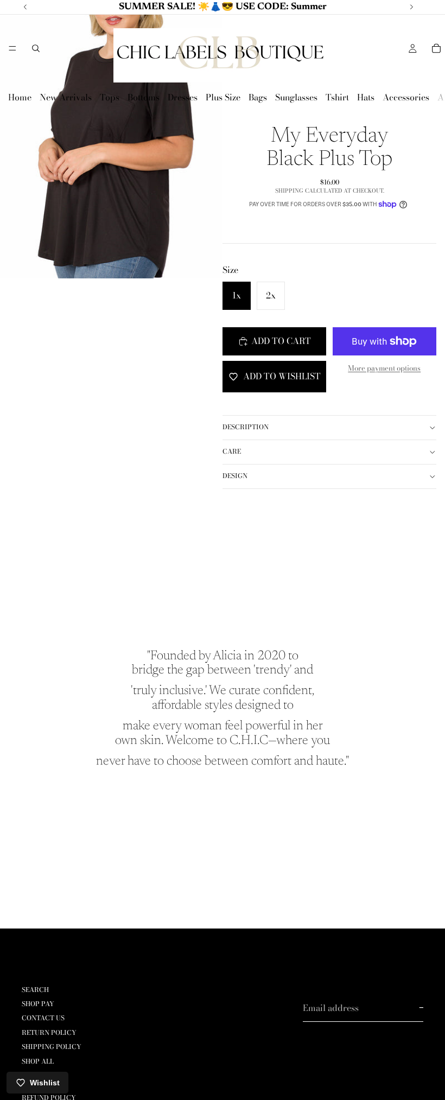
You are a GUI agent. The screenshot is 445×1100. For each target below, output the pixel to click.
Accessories (406, 97)
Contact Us (43, 1018)
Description (246, 427)
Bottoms (144, 97)
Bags (258, 97)
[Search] (36, 48)
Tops (109, 97)
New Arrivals (66, 97)
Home (19, 97)
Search (35, 989)
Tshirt (337, 97)
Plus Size (223, 97)
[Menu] (12, 48)
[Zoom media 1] (111, 139)
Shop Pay (38, 1004)
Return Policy (49, 1032)
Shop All (38, 1061)
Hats (365, 97)
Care (232, 451)
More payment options (384, 368)
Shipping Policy (51, 1046)
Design (235, 475)
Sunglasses (296, 97)
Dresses (183, 97)
